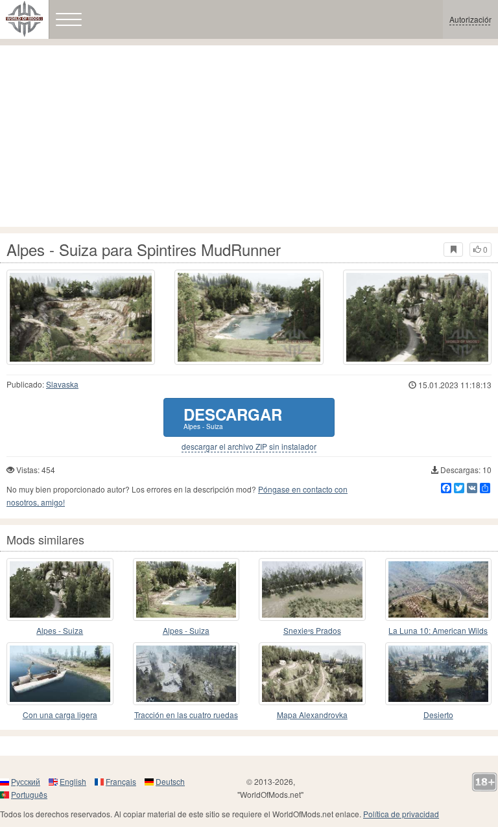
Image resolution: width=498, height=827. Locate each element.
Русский (25, 781)
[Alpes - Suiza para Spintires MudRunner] (80, 317)
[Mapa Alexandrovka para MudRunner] (312, 673)
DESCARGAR (233, 417)
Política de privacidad (401, 813)
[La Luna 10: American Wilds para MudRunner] (438, 589)
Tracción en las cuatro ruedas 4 (186, 715)
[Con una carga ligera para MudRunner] (59, 673)
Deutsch (170, 781)
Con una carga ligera (60, 714)
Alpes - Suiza (59, 630)
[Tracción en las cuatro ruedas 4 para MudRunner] (186, 673)
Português (29, 794)
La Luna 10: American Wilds (438, 630)
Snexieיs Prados (312, 630)
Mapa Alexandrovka (312, 714)
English (73, 781)
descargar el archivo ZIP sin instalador (249, 446)
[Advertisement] (249, 136)
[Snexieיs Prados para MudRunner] (312, 589)
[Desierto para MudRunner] (438, 673)
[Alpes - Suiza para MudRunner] (59, 589)
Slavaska (62, 384)
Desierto (438, 714)
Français (121, 781)
